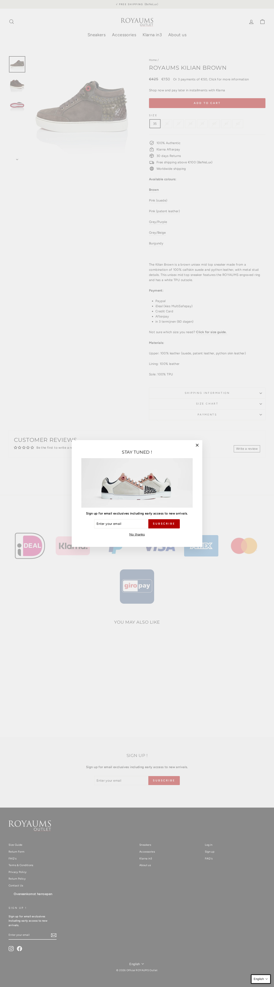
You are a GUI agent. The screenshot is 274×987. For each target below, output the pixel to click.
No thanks (137, 534)
